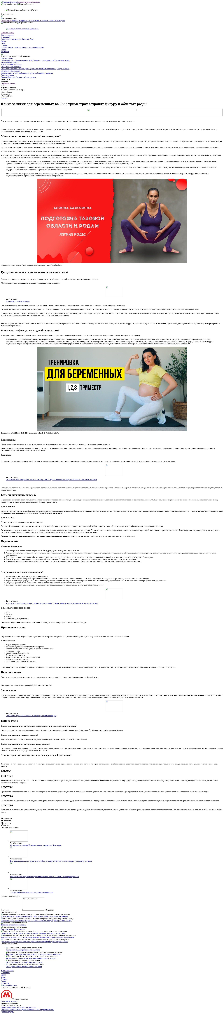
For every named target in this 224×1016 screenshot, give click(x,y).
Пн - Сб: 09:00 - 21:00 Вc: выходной (50, 21)
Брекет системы (7, 65)
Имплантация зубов (9, 69)
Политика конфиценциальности (41, 1010)
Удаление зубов (35, 69)
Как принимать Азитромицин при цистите (23, 950)
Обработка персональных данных (14, 1010)
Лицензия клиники (8, 1008)
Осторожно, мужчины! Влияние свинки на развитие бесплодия (31, 716)
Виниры (4, 77)
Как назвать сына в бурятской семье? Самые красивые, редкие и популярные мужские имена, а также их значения (51, 480)
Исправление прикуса (10, 62)
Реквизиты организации (26, 1008)
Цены (3, 43)
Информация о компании (11, 39)
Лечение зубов (7, 58)
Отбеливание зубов (26, 73)
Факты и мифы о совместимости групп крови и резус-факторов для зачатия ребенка (34, 916)
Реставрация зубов (62, 60)
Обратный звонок (8, 83)
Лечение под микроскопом (43, 60)
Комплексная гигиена (9, 73)
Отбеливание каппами (44, 73)
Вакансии (25, 39)
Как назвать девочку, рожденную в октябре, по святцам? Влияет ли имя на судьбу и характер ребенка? (51, 861)
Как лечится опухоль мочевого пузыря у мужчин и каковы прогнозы (33, 954)
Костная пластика (49, 69)
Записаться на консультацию (28, 2)
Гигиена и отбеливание (10, 71)
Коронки (11, 77)
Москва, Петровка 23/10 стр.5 (24, 21)
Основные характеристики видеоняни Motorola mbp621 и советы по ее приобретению (44, 877)
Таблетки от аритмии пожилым (13, 925)
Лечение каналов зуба (23, 60)
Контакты (5, 52)
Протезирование (7, 75)
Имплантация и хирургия (11, 67)
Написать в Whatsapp (30, 29)
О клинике (5, 37)
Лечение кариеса (7, 60)
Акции (3, 50)
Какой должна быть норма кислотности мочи (24, 967)
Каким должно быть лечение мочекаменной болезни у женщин (31, 958)
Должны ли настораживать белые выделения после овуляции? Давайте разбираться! (34, 942)
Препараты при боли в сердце (18, 301)
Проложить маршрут (9, 1001)
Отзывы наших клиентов (11, 47)
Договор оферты (7, 1012)
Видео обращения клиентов (32, 47)
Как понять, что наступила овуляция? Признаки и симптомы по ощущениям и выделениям (37, 937)
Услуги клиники (7, 35)
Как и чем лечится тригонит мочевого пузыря (24, 962)
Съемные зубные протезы (26, 77)
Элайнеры (18, 65)
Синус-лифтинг (63, 69)
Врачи (3, 41)
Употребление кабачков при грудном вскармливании (31, 892)
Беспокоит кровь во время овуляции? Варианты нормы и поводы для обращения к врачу (36, 921)
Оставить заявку (7, 33)
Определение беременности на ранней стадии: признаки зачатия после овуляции (33, 933)
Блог (32, 39)
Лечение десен (23, 69)
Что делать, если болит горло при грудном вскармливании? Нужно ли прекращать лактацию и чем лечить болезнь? (52, 603)
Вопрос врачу (6, 21)
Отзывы (4, 45)
